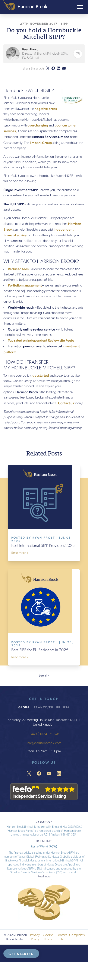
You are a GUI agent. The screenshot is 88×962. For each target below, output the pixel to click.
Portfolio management (25, 285)
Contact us (66, 403)
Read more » (19, 553)
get (35, 375)
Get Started (21, 954)
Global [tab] (24, 707)
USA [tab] (66, 707)
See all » (44, 675)
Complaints (77, 935)
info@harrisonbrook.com (44, 743)
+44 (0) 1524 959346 (44, 734)
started (43, 375)
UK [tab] (58, 707)
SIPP (64, 23)
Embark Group (41, 143)
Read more (44, 876)
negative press (46, 109)
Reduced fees (18, 269)
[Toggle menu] (80, 7)
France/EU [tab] (43, 707)
